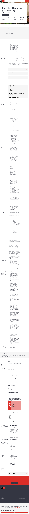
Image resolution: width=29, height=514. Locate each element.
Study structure (8, 31)
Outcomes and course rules (9, 33)
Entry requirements (8, 36)
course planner (13, 65)
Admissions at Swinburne (16, 382)
